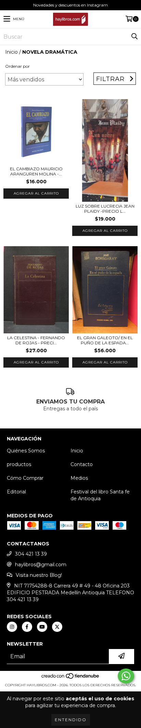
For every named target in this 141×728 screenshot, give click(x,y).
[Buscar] (134, 36)
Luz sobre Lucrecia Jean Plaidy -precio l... (105, 208)
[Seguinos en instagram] (12, 627)
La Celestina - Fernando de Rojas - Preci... (36, 340)
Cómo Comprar (25, 478)
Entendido (71, 719)
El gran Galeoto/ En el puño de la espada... (105, 340)
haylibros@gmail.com (40, 564)
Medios (79, 478)
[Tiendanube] (71, 678)
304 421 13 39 (31, 554)
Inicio (11, 52)
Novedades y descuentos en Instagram (70, 5)
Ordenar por (17, 66)
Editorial (16, 492)
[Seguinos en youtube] (42, 627)
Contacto (81, 464)
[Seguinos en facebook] (27, 627)
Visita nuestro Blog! (39, 575)
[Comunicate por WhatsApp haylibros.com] (126, 676)
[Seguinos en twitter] (57, 627)
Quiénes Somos (26, 451)
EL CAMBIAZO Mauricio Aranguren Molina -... (36, 171)
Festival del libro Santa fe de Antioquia (100, 495)
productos (19, 464)
